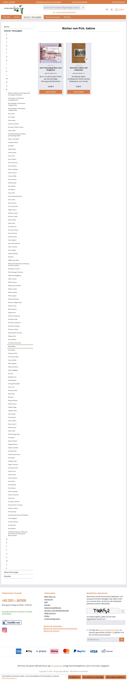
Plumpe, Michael (12, 400)
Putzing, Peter (12, 525)
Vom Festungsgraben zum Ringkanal (51, 69)
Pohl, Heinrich (12, 417)
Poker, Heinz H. (12, 424)
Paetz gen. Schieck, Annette (15, 127)
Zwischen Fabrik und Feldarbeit (78, 69)
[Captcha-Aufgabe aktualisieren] (122, 611)
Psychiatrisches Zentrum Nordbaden (18, 515)
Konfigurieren (74, 677)
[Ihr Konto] (111, 9)
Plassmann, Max (12, 390)
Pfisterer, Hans (12, 306)
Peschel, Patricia (12, 233)
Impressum (48, 599)
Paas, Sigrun (11, 117)
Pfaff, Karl (10, 257)
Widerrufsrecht (50, 613)
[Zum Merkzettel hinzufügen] (59, 59)
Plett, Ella (10, 397)
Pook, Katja (11, 437)
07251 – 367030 (9, 2)
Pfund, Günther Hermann (15, 333)
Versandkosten (56, 666)
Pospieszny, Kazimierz (14, 454)
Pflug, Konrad (11, 312)
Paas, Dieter (11, 114)
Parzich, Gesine (12, 173)
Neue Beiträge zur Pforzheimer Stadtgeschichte (16, 104)
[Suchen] (82, 8)
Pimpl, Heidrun (12, 380)
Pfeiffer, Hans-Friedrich (14, 285)
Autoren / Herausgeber (13, 31)
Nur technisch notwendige (93, 677)
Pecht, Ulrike (11, 199)
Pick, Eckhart (11, 350)
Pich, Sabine (11, 346)
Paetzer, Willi (11, 130)
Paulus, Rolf (11, 193)
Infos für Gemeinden (79, 2)
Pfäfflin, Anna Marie (13, 260)
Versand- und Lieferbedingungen (56, 610)
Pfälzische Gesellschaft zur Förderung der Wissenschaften (18, 264)
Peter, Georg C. (12, 240)
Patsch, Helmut (12, 179)
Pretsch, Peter (12, 474)
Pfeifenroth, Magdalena (14, 275)
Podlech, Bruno (12, 404)
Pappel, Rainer (12, 149)
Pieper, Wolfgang (13, 370)
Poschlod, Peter (12, 451)
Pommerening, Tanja (14, 434)
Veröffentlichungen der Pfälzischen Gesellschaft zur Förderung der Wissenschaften (17, 533)
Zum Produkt (51, 92)
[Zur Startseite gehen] (13, 9)
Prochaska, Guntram (13, 501)
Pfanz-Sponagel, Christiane (15, 272)
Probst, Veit (11, 498)
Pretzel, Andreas (12, 478)
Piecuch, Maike (12, 360)
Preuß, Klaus (11, 481)
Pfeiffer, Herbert (12, 292)
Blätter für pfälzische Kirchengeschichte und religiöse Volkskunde (19, 94)
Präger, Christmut (13, 464)
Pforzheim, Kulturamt (14, 316)
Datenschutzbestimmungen (108, 630)
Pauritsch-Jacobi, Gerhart (15, 196)
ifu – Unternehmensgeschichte (64, 12)
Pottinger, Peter (12, 461)
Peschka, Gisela (12, 237)
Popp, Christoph (12, 441)
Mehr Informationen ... (9, 678)
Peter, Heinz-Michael (14, 243)
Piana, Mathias (12, 339)
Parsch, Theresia (12, 162)
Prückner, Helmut (13, 508)
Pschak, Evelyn (12, 512)
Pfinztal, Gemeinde (13, 299)
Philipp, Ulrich (12, 336)
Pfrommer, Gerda (13, 329)
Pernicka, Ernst (12, 226)
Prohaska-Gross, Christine (15, 505)
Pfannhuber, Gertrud (14, 269)
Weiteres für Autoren (51, 631)
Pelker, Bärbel (12, 220)
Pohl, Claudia (11, 414)
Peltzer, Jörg (11, 223)
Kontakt (47, 605)
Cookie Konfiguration (52, 619)
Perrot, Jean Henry (13, 230)
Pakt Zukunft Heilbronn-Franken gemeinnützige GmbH (17, 134)
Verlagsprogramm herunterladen (48, 2)
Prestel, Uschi (12, 471)
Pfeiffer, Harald (12, 289)
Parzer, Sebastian (13, 169)
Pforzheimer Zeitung (13, 326)
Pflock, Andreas (12, 309)
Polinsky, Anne (12, 427)
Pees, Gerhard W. (13, 206)
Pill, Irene (10, 373)
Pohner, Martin (12, 421)
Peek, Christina (12, 203)
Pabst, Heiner (12, 120)
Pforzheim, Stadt (12, 319)
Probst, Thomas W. (13, 495)
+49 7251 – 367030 (14, 600)
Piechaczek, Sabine (13, 357)
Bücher (7, 27)
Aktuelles (7, 576)
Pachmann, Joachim (13, 124)
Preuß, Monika (12, 485)
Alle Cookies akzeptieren (115, 677)
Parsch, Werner (12, 166)
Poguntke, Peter (12, 410)
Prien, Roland (11, 488)
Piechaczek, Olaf (12, 353)
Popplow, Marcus (13, 444)
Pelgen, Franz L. (12, 210)
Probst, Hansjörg (12, 491)
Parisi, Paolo (11, 156)
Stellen (46, 616)
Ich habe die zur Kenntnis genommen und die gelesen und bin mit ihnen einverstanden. (106, 632)
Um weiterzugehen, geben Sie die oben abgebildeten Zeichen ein (101, 618)
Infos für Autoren (118, 2)
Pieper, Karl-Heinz (13, 367)
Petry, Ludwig (11, 250)
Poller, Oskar (11, 431)
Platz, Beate (11, 394)
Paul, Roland (11, 189)
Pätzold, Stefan (12, 183)
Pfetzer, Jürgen (12, 296)
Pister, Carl (11, 387)
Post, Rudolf (11, 458)
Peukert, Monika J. (13, 253)
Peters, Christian (12, 247)
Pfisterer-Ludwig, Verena (15, 302)
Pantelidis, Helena (13, 142)
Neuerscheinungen (11, 572)
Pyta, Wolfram (12, 528)
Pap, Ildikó (11, 146)
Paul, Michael (11, 186)
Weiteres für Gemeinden (53, 626)
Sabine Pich (51, 65)
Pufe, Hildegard (12, 518)
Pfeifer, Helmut (12, 279)
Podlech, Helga (12, 407)
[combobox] (61, 8)
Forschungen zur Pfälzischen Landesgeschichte (16, 99)
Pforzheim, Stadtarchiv (14, 323)
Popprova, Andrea (13, 448)
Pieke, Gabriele (12, 363)
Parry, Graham (12, 159)
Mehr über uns (49, 597)
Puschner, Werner (13, 522)
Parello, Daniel (12, 152)
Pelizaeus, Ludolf (12, 216)
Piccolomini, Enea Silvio (14, 343)
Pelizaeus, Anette (13, 213)
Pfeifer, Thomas (12, 282)
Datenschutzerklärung (52, 608)
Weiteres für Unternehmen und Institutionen (60, 629)
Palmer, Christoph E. (13, 139)
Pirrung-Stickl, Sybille (14, 384)
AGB (46, 602)
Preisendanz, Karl (13, 468)
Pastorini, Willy (12, 176)
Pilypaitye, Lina (12, 377)
